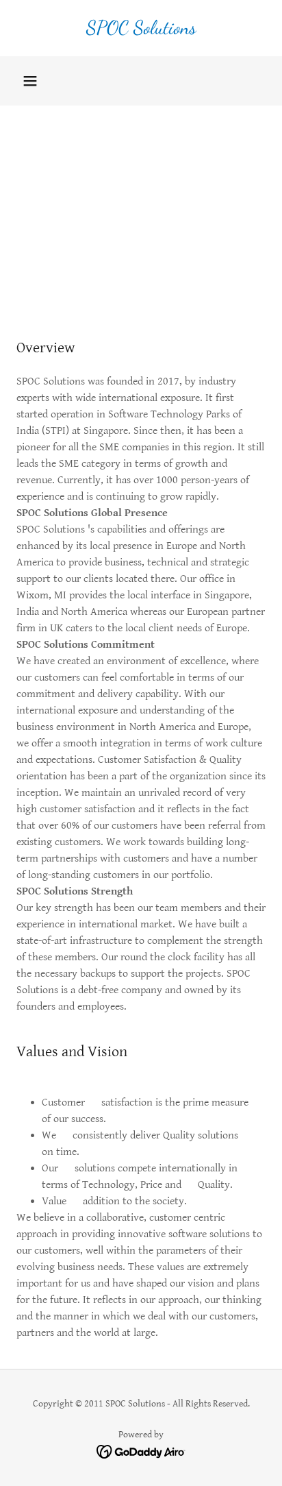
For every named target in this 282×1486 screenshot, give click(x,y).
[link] (141, 28)
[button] (30, 81)
